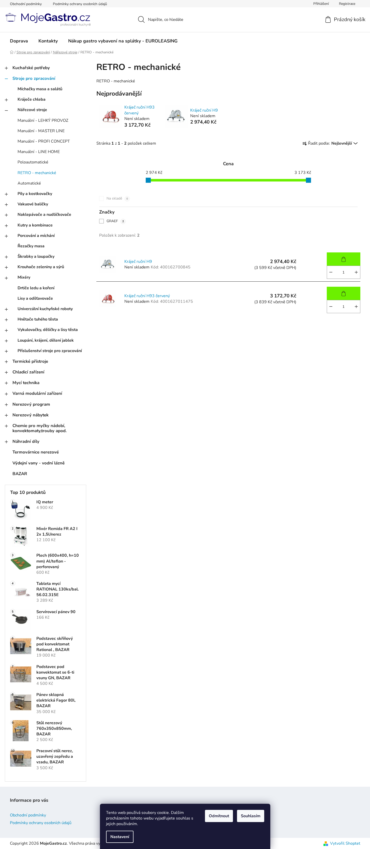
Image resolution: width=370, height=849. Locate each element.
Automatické (29, 183)
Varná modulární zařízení (37, 393)
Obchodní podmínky (26, 4)
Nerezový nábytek (30, 415)
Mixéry (24, 277)
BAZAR (19, 474)
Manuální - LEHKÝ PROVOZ (43, 120)
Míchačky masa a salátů (40, 89)
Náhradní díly (25, 441)
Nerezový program (31, 404)
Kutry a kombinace (35, 225)
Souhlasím (250, 816)
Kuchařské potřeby (31, 68)
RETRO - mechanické (37, 173)
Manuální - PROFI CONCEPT (44, 141)
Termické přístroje (30, 361)
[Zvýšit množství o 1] (356, 272)
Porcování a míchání (36, 235)
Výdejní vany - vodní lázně (38, 463)
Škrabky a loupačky (36, 256)
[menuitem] (19, 41)
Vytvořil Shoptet (345, 843)
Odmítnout (219, 816)
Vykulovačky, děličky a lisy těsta (48, 329)
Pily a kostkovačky (35, 193)
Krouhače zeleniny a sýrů (41, 267)
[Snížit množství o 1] (331, 272)
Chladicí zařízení (28, 372)
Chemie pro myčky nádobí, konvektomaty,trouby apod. (39, 428)
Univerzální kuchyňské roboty (45, 309)
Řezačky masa (31, 246)
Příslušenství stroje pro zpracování (50, 351)
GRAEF (115, 221)
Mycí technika (25, 383)
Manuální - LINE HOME (39, 152)
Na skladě (117, 198)
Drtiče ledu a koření (36, 288)
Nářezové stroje (32, 110)
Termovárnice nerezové (35, 452)
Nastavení (119, 837)
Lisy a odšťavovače (35, 298)
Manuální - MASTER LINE (41, 131)
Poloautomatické (33, 162)
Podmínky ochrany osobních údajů (80, 4)
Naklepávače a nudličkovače (44, 214)
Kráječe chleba (32, 99)
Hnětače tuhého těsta (38, 319)
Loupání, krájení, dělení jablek (46, 340)
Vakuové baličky (33, 204)
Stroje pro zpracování (33, 78)
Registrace (347, 3)
